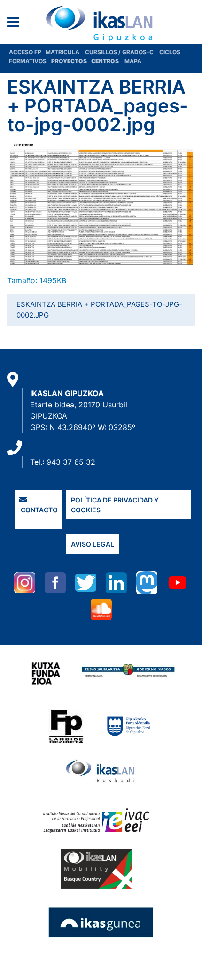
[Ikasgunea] (101, 921)
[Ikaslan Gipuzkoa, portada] (101, 23)
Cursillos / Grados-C (119, 52)
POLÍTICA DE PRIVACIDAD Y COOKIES (115, 505)
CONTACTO (38, 510)
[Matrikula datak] (90, 60)
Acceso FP (27, 52)
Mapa (132, 60)
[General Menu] (15, 24)
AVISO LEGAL (92, 544)
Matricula (65, 52)
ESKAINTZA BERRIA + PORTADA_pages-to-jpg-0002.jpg (99, 309)
